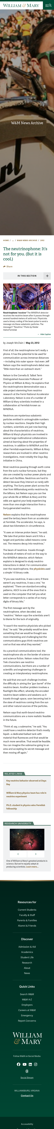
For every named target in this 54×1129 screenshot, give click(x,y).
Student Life (27, 957)
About (27, 968)
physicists (39, 568)
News (27, 973)
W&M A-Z (27, 999)
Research (27, 962)
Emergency (27, 1015)
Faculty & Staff (27, 915)
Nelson (7, 514)
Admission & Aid (27, 946)
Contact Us (27, 1095)
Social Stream (27, 1078)
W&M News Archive (27, 123)
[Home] (21, 5)
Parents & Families (27, 920)
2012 (42, 240)
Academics (27, 952)
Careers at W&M (27, 1010)
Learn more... (32, 866)
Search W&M (27, 994)
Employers (27, 1005)
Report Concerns (27, 1020)
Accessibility (27, 1124)
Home (6, 240)
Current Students (27, 909)
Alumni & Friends (27, 925)
